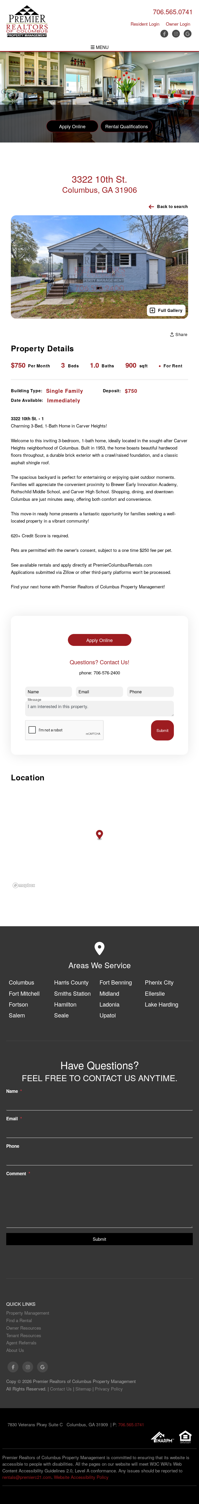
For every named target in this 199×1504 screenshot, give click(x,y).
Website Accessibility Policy (81, 1477)
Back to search (172, 206)
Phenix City (159, 982)
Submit (162, 730)
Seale (61, 1015)
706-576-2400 (107, 672)
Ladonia (109, 1004)
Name (12, 1091)
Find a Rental (19, 1320)
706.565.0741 (173, 11)
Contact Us (61, 1388)
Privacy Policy (109, 1388)
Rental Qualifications (126, 126)
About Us (15, 1350)
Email (12, 1118)
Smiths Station (72, 993)
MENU (102, 47)
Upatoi (108, 1015)
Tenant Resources (23, 1335)
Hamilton (65, 1004)
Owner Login (178, 23)
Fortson (18, 1004)
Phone (12, 1146)
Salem (17, 1015)
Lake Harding (161, 1004)
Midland (109, 993)
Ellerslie (155, 993)
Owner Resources (23, 1327)
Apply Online (72, 126)
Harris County (71, 982)
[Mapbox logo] (23, 885)
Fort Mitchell (24, 993)
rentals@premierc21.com (26, 1477)
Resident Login (145, 23)
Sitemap (83, 1388)
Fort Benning (116, 982)
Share (181, 334)
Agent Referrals (21, 1342)
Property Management (27, 1312)
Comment (16, 1173)
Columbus (21, 982)
